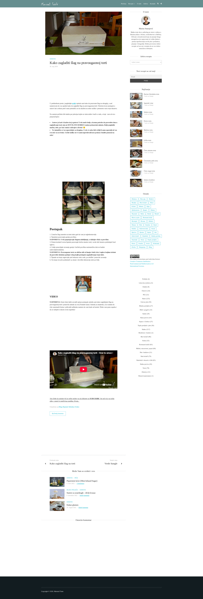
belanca (134, 199)
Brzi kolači (144, 337)
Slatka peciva (144, 364)
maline (148, 225)
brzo (152, 203)
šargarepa (142, 247)
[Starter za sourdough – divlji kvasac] (57, 494)
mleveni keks (144, 228)
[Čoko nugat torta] (136, 173)
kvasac (143, 221)
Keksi (144, 340)
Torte (144, 368)
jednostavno (135, 210)
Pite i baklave (144, 352)
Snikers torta (148, 112)
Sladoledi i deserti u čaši (144, 360)
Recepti (130, 4)
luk (141, 225)
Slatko (144, 329)
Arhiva (145, 4)
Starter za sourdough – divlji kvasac (81, 493)
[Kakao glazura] (57, 506)
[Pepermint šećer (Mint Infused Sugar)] (57, 482)
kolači (157, 214)
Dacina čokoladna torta (151, 94)
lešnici (151, 221)
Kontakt (152, 4)
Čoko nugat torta (149, 171)
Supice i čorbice (144, 321)
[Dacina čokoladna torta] (136, 96)
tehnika (71, 407)
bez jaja (143, 199)
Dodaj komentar (59, 413)
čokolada (156, 243)
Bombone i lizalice (145, 333)
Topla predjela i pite (144, 325)
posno (142, 232)
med (155, 225)
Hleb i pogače (72, 490)
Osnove (53, 59)
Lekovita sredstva (145, 283)
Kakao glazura (72, 505)
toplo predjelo (152, 240)
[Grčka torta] (136, 143)
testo (142, 240)
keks (142, 214)
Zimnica (144, 372)
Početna (123, 4)
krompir (134, 221)
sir (156, 232)
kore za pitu (135, 217)
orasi (153, 228)
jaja (148, 206)
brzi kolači (143, 203)
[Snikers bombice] (136, 183)
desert (141, 206)
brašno (134, 203)
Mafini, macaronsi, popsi (144, 348)
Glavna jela (144, 302)
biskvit (152, 199)
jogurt (145, 210)
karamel (134, 214)
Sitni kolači (144, 356)
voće (148, 243)
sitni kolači (135, 236)
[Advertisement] (83, 86)
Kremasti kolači (144, 344)
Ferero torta (147, 121)
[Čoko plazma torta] (136, 153)
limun (134, 225)
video (77, 407)
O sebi (139, 4)
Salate (144, 314)
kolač (149, 214)
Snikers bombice (149, 180)
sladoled (145, 236)
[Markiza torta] (136, 133)
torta (133, 243)
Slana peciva (144, 318)
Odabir (145, 287)
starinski (134, 240)
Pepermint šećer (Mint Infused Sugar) (82, 481)
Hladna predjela (144, 306)
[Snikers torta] (136, 114)
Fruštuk (144, 279)
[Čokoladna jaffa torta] (136, 164)
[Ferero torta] (136, 123)
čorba (134, 247)
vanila (141, 243)
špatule (65, 407)
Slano (144, 298)
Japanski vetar (148, 103)
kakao (153, 210)
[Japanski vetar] (136, 105)
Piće (76, 478)
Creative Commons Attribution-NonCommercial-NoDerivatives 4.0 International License (142, 264)
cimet (134, 206)
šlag (61, 407)
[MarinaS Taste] (49, 4)
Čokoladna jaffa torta (151, 161)
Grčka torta (147, 140)
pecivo (134, 232)
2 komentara (80, 483)
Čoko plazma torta (150, 150)
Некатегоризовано (144, 376)
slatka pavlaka (156, 236)
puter (149, 232)
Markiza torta (148, 130)
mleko (134, 228)
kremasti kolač (148, 217)
